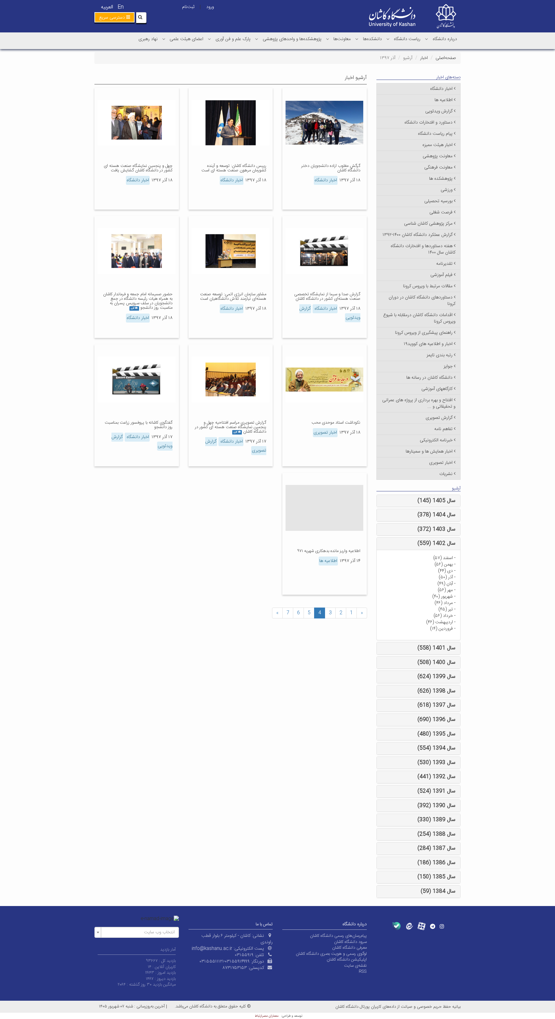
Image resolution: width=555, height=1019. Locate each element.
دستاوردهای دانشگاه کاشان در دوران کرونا (422, 301)
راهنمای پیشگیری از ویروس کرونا (424, 333)
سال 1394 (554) (436, 748)
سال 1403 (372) (436, 529)
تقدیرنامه (444, 264)
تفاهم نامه (443, 429)
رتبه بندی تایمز (440, 355)
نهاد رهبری (148, 39)
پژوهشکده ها (441, 179)
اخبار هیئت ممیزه (437, 145)
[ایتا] (409, 926)
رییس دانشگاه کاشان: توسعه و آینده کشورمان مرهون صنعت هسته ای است (233, 168)
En (121, 7)
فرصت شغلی (441, 212)
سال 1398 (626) (436, 691)
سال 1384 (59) (438, 891)
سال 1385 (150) (436, 877)
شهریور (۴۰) (442, 596)
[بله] (396, 926)
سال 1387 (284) (436, 848)
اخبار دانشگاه (325, 180)
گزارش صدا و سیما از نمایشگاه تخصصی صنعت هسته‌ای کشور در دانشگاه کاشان (327, 296)
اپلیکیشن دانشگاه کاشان (347, 959)
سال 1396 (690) (436, 719)
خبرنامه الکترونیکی (436, 440)
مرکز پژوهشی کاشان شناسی (428, 224)
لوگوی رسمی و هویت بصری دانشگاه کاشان (331, 953)
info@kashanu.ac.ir (212, 949)
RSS (363, 971)
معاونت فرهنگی (438, 167)
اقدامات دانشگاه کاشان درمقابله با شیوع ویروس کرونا (419, 318)
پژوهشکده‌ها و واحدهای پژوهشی (292, 39)
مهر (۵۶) (445, 590)
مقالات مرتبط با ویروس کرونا (428, 286)
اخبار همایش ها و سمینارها (429, 451)
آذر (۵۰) (446, 577)
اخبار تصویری (325, 432)
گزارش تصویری (439, 418)
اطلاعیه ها (328, 561)
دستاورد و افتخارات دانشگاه (428, 122)
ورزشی (447, 190)
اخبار (424, 58)
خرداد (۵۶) (443, 616)
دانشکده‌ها (372, 39)
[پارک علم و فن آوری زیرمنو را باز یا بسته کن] (209, 39)
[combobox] (136, 932)
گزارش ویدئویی (439, 111)
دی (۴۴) (445, 571)
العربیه (107, 7)
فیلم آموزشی (441, 275)
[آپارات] (422, 926)
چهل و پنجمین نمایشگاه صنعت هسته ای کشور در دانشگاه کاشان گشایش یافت (138, 168)
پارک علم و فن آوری (233, 39)
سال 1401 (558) (436, 648)
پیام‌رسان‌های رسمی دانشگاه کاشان (338, 935)
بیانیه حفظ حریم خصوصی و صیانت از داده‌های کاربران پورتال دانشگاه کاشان (398, 1006)
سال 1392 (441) (436, 777)
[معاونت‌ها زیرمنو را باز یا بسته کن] (327, 39)
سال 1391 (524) (436, 791)
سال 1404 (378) (436, 515)
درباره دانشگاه (445, 39)
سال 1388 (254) (436, 834)
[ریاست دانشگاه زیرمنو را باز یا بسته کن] (388, 39)
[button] (114, 17)
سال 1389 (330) (436, 820)
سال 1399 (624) (436, 676)
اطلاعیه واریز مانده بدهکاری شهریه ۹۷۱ (328, 551)
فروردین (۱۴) (441, 629)
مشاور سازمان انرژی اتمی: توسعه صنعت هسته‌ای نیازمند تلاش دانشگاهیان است (233, 296)
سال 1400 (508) (436, 662)
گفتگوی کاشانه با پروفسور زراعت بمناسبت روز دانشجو (138, 425)
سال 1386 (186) (436, 863)
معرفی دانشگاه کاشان (349, 947)
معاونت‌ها (342, 39)
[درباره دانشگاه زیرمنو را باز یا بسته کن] (426, 39)
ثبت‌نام (188, 7)
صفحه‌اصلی (446, 58)
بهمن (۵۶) (444, 564)
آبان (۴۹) (445, 584)
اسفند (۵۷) (443, 558)
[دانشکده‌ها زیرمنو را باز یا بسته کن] (357, 39)
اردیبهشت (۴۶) (439, 622)
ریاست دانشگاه (407, 39)
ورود (210, 7)
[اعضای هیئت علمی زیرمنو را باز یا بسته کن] (164, 39)
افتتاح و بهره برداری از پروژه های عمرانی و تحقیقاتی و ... (418, 403)
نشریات (446, 474)
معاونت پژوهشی (438, 156)
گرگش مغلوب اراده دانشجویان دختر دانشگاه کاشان (330, 168)
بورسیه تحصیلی (438, 201)
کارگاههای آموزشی (437, 389)
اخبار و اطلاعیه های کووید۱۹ (428, 344)
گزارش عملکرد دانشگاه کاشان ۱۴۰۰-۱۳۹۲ (418, 235)
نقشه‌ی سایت (355, 965)
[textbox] (138, 932)
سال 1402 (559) (436, 543)
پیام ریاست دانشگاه (435, 134)
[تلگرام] (432, 926)
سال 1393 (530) (436, 762)
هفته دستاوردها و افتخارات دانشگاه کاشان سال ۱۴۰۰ (423, 249)
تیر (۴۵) (445, 609)
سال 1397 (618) (436, 705)
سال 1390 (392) (436, 805)
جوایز (448, 366)
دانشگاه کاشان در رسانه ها (429, 378)
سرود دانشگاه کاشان (350, 942)
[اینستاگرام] (442, 926)
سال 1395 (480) (436, 734)
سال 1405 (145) (436, 501)
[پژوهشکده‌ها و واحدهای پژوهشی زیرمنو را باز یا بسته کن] (257, 39)
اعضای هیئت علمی (186, 39)
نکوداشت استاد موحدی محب (336, 422)
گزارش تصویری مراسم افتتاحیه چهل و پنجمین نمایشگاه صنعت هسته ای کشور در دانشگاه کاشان (230, 427)
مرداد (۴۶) (444, 603)
